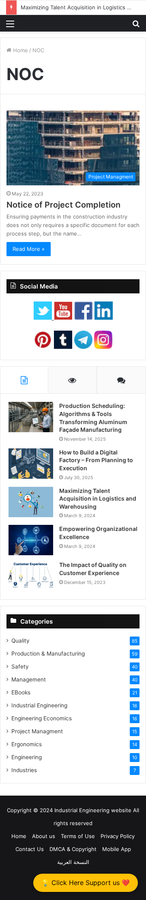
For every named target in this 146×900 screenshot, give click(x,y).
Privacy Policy (118, 836)
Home (19, 50)
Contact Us (29, 849)
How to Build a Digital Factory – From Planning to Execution (96, 460)
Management (28, 679)
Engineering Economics (41, 718)
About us (43, 836)
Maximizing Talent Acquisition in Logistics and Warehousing (97, 498)
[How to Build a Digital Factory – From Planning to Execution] (31, 463)
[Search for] (136, 26)
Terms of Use (78, 836)
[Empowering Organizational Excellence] (31, 540)
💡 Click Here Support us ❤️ (85, 883)
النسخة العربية (73, 862)
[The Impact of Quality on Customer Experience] (31, 576)
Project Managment (37, 731)
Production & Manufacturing (48, 653)
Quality (20, 640)
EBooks (20, 692)
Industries (24, 770)
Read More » (29, 249)
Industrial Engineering (39, 705)
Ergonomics (26, 744)
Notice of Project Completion (63, 205)
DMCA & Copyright (73, 849)
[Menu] (10, 26)
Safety (20, 666)
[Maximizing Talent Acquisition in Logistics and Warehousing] (31, 502)
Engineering (26, 757)
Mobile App (116, 849)
